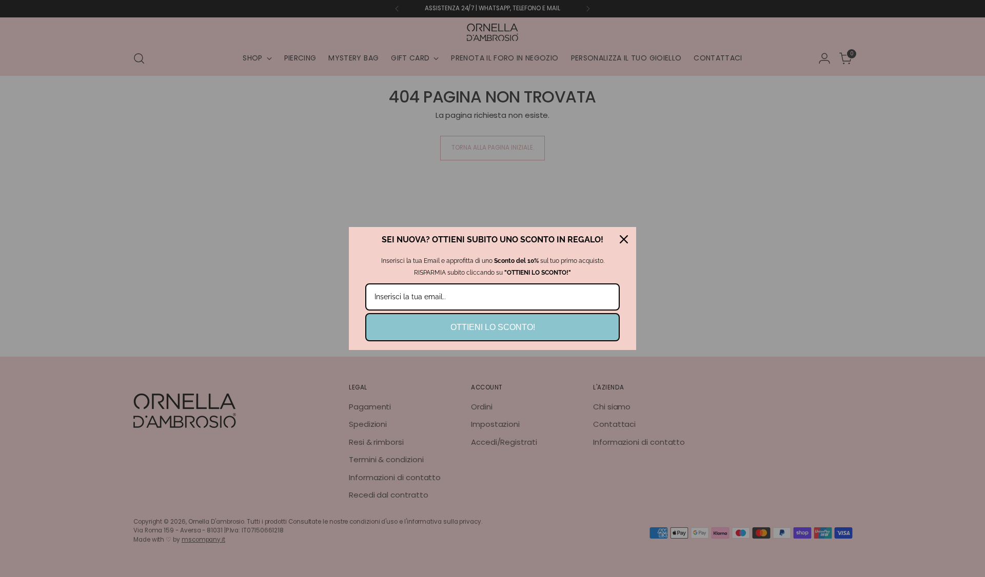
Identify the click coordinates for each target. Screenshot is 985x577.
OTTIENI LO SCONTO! (492, 327)
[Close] (624, 239)
